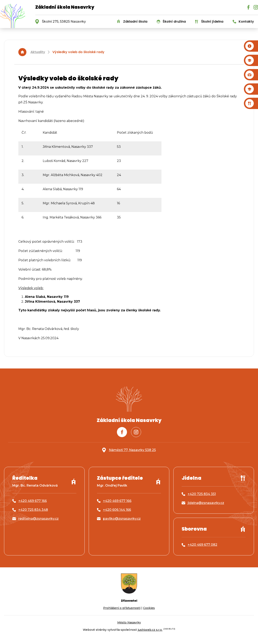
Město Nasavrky (129, 622)
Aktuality (37, 52)
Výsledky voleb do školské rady (78, 52)
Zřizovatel (129, 601)
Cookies (149, 608)
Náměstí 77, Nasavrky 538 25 (132, 450)
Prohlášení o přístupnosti (121, 608)
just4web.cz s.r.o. (150, 630)
